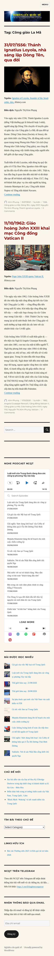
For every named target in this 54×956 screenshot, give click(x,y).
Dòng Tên (25, 205)
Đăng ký (11, 934)
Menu (45, 4)
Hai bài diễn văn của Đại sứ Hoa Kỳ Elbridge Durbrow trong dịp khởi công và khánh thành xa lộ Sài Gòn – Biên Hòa (28, 783)
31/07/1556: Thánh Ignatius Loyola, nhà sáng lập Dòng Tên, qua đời (25, 52)
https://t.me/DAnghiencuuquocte (30, 887)
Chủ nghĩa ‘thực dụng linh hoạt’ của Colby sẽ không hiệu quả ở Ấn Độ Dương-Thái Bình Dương (25, 527)
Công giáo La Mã (12, 205)
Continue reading (12, 194)
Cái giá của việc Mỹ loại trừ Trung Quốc (24, 514)
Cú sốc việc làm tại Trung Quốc (20, 551)
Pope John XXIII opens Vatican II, (28, 276)
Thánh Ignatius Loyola (29, 208)
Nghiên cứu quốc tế (13, 947)
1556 (45, 202)
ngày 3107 (35, 205)
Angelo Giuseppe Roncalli (16, 403)
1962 (45, 400)
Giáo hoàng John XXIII (31, 406)
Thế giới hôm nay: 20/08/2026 (24, 691)
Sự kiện (36, 202)
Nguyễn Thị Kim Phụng (19, 409)
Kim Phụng (13, 202)
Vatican (35, 409)
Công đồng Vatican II (39, 403)
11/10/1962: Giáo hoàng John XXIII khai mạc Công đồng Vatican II (27, 231)
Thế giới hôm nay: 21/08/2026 (24, 683)
